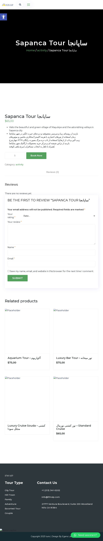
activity (42, 50)
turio (48, 536)
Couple (9, 513)
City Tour (9, 490)
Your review (15, 222)
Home (30, 50)
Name (11, 247)
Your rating (11, 216)
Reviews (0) (52, 172)
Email (11, 258)
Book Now (36, 155)
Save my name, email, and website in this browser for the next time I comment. (52, 271)
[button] (3, 16)
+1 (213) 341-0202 (51, 490)
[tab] (52, 172)
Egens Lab (67, 536)
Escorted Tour (13, 508)
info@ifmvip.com (51, 497)
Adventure (10, 504)
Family (8, 499)
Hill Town (10, 495)
